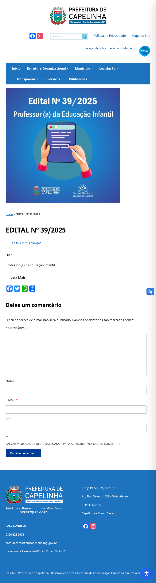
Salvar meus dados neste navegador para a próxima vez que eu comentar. (63, 444)
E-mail (12, 400)
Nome (11, 381)
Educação (35, 243)
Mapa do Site (140, 36)
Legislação (107, 68)
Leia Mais (18, 277)
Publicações (78, 79)
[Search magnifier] (84, 36)
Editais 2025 (20, 243)
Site (8, 419)
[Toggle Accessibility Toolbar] (146, 573)
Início (16, 68)
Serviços (54, 79)
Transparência (27, 79)
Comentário (16, 328)
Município (82, 68)
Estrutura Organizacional (46, 68)
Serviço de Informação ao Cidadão (108, 48)
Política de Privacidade (109, 36)
